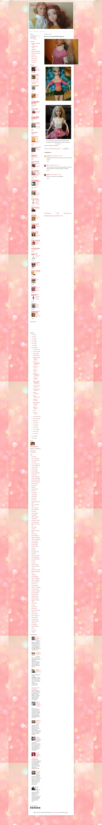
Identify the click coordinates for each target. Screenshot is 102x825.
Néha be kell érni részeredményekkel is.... (36, 705)
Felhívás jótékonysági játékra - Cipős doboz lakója (35, 174)
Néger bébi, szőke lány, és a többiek (36, 358)
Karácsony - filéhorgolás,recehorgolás (35, 126)
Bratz (33, 490)
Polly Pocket (34, 598)
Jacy (37, 86)
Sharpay (33, 608)
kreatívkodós (34, 559)
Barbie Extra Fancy (37, 96)
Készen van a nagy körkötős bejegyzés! (36, 363)
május (34, 425)
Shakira (33, 606)
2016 (33, 341)
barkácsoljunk (35, 481)
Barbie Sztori (34, 66)
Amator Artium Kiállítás (37, 306)
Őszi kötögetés (36, 355)
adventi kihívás (35, 465)
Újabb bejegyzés (47, 213)
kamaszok (34, 544)
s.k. (32, 604)
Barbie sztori (34, 56)
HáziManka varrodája (34, 216)
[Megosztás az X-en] (65, 148)
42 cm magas (35, 460)
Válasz (48, 161)
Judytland (34, 54)
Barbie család (34, 132)
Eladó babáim (42, 31)
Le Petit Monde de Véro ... (35, 162)
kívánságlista (35, 557)
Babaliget (34, 62)
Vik (47, 165)
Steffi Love (34, 617)
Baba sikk (33, 93)
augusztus (35, 418)
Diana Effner (34, 509)
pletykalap (34, 596)
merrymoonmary (55, 812)
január (34, 433)
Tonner (33, 622)
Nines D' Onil (34, 581)
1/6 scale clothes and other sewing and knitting (35, 117)
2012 (33, 436)
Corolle (33, 499)
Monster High (35, 578)
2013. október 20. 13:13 (56, 174)
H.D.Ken (33, 533)
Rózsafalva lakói (35, 31)
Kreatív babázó (34, 108)
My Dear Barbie (34, 199)
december (35, 349)
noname (33, 583)
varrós (33, 630)
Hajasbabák (34, 535)
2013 (33, 347)
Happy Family (35, 537)
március (35, 429)
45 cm (33, 462)
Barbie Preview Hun (35, 240)
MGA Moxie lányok (36, 571)
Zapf (33, 631)
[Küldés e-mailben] (63, 148)
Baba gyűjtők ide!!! (42, 5)
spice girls (34, 613)
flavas (33, 527)
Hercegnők (34, 541)
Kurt (33, 560)
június (34, 422)
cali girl (33, 494)
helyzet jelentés (35, 539)
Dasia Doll (34, 507)
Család (37, 279)
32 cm (33, 456)
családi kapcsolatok (36, 501)
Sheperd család (35, 610)
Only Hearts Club (35, 587)
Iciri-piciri (38, 271)
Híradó (34, 410)
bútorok (33, 492)
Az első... (38, 737)
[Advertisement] (58, 203)
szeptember (36, 416)
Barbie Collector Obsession (34, 295)
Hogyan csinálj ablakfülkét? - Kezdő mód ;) (36, 382)
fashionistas (34, 522)
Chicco (33, 498)
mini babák (34, 576)
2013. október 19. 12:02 (56, 155)
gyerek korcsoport (36, 530)
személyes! (34, 619)
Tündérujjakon (58, 143)
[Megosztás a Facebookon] (66, 148)
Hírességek (34, 542)
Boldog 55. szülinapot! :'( (38, 654)
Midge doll (33, 278)
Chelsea (33, 496)
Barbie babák (35, 478)
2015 (33, 343)
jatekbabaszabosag (35, 248)
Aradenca (34, 469)
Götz (33, 528)
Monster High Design (34, 254)
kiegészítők (34, 551)
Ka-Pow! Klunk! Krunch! (37, 298)
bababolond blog (35, 85)
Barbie (33, 474)
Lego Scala (34, 564)
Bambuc (48, 174)
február (35, 431)
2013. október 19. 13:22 (53, 165)
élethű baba (34, 516)
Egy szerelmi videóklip (38, 69)
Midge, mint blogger (36, 51)
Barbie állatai (35, 476)
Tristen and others (35, 122)
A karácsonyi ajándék (38, 111)
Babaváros (33, 303)
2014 (33, 345)
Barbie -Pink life (34, 232)
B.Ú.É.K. (33, 119)
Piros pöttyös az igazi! (38, 638)
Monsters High (35, 580)
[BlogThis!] (64, 148)
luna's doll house (35, 170)
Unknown (49, 155)
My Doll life (33, 286)
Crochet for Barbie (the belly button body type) (35, 102)
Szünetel (33, 133)
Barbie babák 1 (35, 480)
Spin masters (34, 615)
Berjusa (33, 485)
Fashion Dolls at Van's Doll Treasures (35, 181)
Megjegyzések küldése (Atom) (56, 215)
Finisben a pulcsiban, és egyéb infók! (36, 374)
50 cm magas (35, 463)
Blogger (66, 812)
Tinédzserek (34, 621)
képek (33, 550)
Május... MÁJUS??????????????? (38, 671)
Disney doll (34, 513)
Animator (34, 467)
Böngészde (34, 489)
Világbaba (34, 49)
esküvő (33, 518)
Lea (32, 562)
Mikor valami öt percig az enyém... (36, 404)
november (35, 351)
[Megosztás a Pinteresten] (67, 148)
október (35, 353)
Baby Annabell (35, 472)
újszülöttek (34, 626)
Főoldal (30, 31)
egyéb (33, 515)
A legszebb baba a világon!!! (38, 722)
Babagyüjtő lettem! (35, 262)
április (34, 427)
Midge (33, 574)
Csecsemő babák (35, 504)
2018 (33, 336)
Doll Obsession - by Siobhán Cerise (35, 312)
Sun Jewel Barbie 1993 (38, 242)
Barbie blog (34, 58)
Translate (34, 38)
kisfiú (33, 553)
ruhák (33, 603)
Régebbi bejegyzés (67, 213)
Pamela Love (34, 589)
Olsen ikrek (34, 585)
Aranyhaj (34, 471)
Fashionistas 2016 (36, 524)
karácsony (34, 546)
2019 (33, 334)
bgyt (33, 487)
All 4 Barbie (33, 190)
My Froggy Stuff (34, 74)
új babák (33, 624)
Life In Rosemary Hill (35, 147)
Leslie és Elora (35, 566)
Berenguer (34, 483)
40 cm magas (35, 458)
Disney (33, 511)
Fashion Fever (35, 520)
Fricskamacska (34, 446)
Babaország (34, 60)
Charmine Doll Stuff (35, 270)
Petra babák (34, 592)
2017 (33, 339)
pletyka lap (34, 594)
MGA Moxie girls (35, 569)
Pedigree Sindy (35, 590)
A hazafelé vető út (35, 207)
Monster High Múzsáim (34, 156)
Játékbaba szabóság (36, 53)
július (34, 420)
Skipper (33, 612)
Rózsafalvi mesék (35, 224)
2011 (33, 438)
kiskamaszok (34, 555)
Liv (32, 568)
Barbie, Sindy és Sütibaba (34, 137)
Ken (32, 548)
